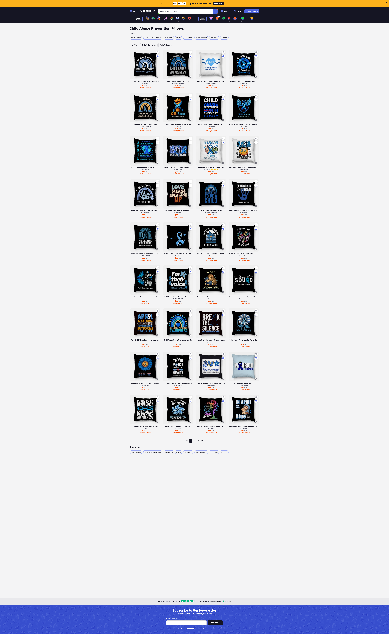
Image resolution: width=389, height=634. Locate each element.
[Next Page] (201, 441)
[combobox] (185, 11)
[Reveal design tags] (157, 77)
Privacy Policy (190, 628)
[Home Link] (147, 11)
